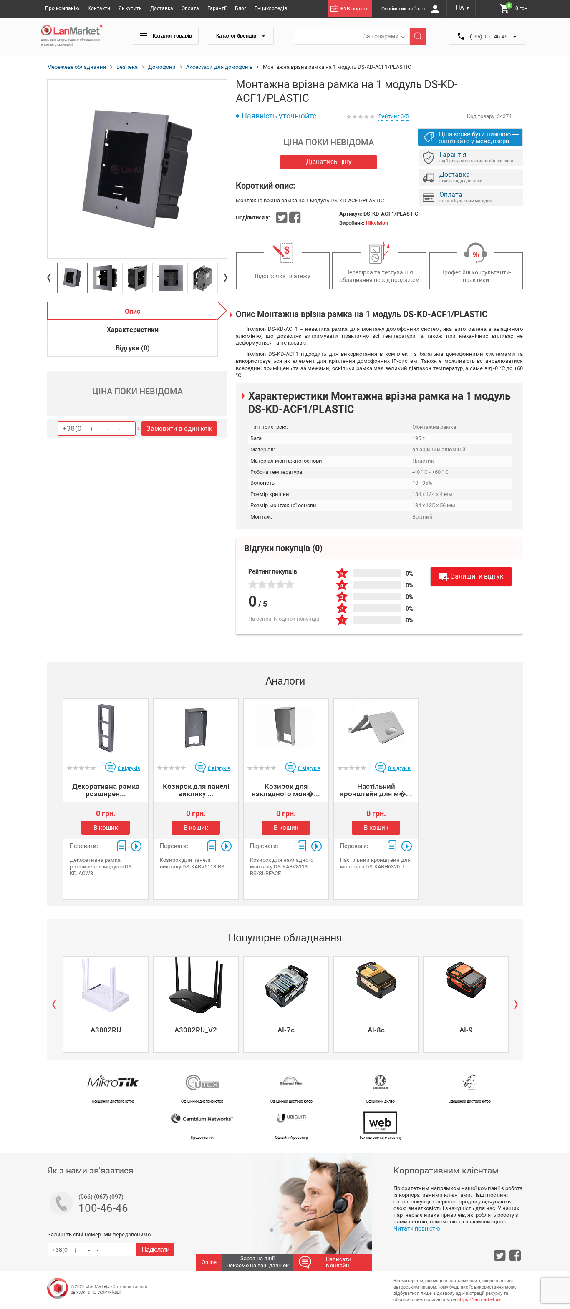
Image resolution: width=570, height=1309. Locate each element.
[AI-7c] (286, 985)
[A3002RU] (105, 985)
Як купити (130, 8)
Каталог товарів (171, 36)
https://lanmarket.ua (479, 1299)
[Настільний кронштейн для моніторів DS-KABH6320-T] (376, 727)
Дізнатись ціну (329, 162)
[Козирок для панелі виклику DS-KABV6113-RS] (196, 727)
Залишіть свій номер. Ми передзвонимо (99, 1234)
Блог (240, 8)
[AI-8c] (376, 985)
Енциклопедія (271, 8)
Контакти (99, 8)
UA (463, 8)
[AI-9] (466, 985)
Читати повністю (416, 1228)
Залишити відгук (477, 576)
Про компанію (62, 8)
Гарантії (217, 8)
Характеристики (133, 330)
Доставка (161, 8)
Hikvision (377, 223)
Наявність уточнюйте (279, 115)
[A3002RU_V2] (196, 985)
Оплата (190, 8)
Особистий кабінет (404, 9)
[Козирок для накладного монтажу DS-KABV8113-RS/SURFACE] (286, 727)
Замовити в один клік (179, 428)
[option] (137, 169)
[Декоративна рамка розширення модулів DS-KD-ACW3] (105, 727)
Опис (132, 311)
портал (354, 9)
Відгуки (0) (133, 348)
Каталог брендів (236, 36)
